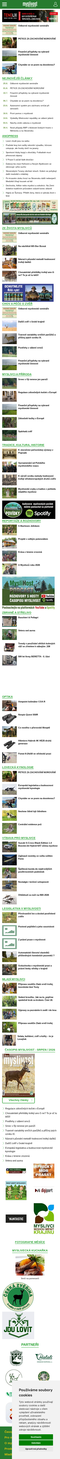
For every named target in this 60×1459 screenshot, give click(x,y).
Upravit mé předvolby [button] (36, 1449)
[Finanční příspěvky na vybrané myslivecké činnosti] (9, 55)
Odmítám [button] (36, 1443)
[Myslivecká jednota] (16, 1358)
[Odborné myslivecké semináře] (9, 29)
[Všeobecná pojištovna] (44, 1358)
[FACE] (16, 1378)
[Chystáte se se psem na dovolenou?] (9, 68)
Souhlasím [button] (36, 1437)
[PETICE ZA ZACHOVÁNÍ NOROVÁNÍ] (9, 42)
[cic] (44, 1378)
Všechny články (18, 1100)
